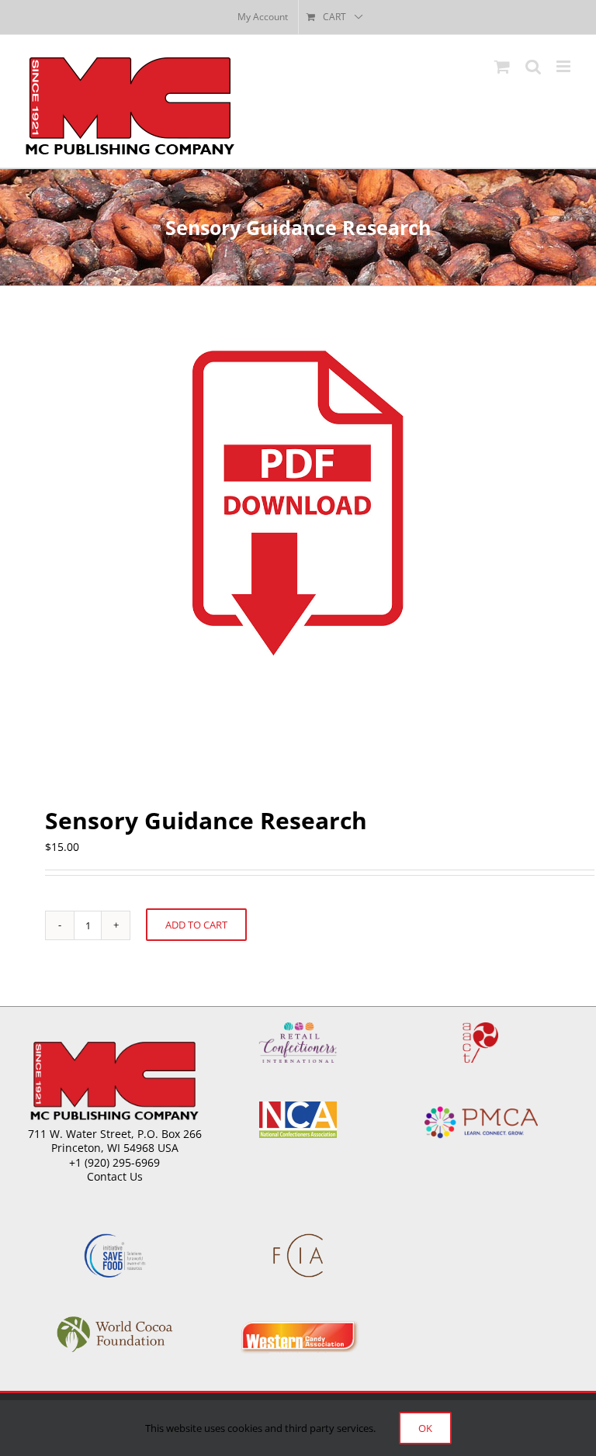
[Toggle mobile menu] (564, 66)
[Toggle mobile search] (533, 66)
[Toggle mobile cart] (502, 66)
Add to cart (196, 925)
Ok (425, 1428)
